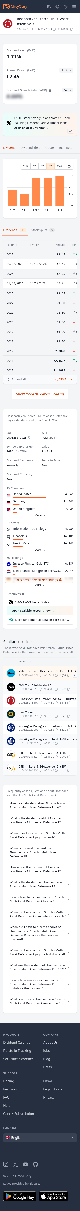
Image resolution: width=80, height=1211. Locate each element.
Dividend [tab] (9, 148)
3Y (42, 166)
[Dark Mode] (57, 6)
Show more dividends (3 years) (40, 394)
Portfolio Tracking (17, 1050)
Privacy (48, 1097)
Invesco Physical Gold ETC (31, 563)
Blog (46, 1059)
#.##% (14, 96)
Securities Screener (18, 1059)
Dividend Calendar (17, 1042)
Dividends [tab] (13, 230)
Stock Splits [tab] (42, 230)
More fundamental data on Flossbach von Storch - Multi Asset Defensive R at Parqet (42, 620)
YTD (25, 166)
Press (47, 1067)
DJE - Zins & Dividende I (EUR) (43, 766)
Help (6, 1105)
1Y (34, 166)
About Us (50, 1042)
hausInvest (27, 712)
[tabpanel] (40, 188)
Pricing (8, 1081)
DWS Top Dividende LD (35, 685)
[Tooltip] (23, 594)
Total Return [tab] (67, 148)
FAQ (6, 1097)
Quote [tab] (49, 148)
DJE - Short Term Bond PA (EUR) (43, 753)
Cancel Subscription (18, 1113)
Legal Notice (52, 1089)
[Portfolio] (65, 6)
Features (10, 1089)
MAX (59, 166)
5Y (50, 166)
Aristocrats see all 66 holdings (37, 580)
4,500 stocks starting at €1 (33, 601)
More (38, 515)
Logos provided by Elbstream (23, 1183)
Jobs (46, 1050)
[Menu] (74, 6)
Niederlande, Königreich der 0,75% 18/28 (38, 571)
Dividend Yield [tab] (30, 148)
